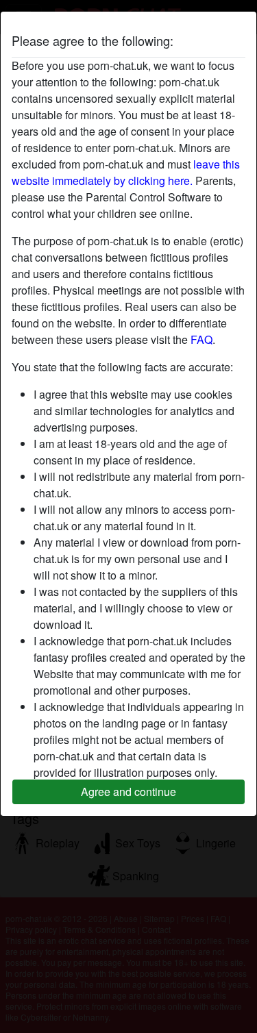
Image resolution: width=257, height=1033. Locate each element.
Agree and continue (128, 791)
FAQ (201, 339)
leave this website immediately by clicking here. (126, 172)
